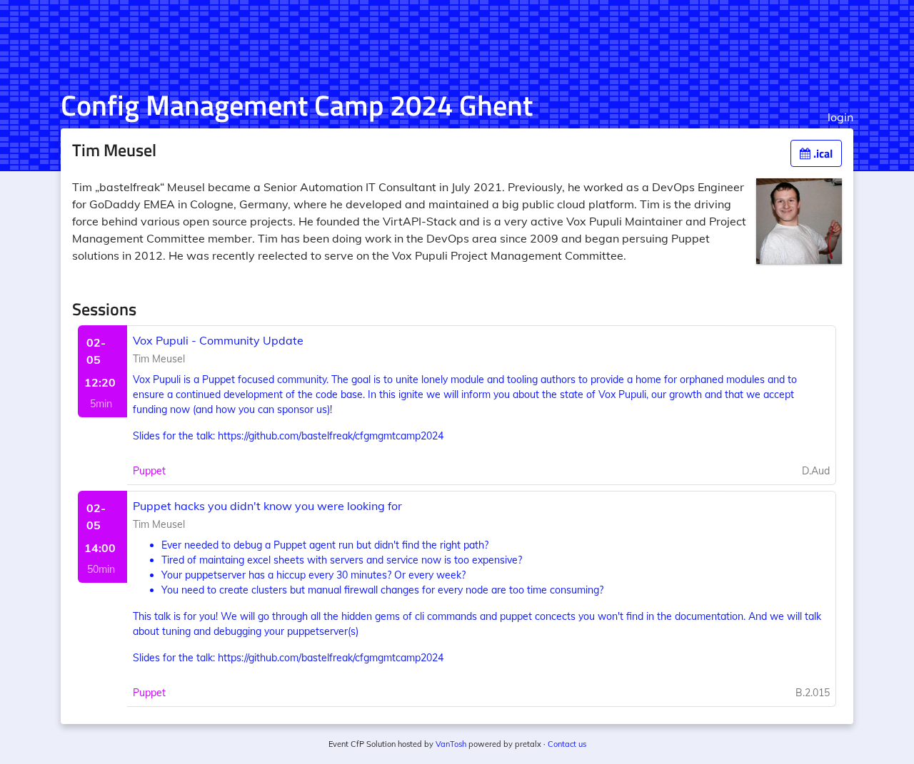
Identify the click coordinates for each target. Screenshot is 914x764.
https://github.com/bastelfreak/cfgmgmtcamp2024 (330, 435)
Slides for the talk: (175, 435)
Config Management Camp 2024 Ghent (297, 105)
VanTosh (451, 744)
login (840, 117)
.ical (821, 153)
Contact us (567, 744)
